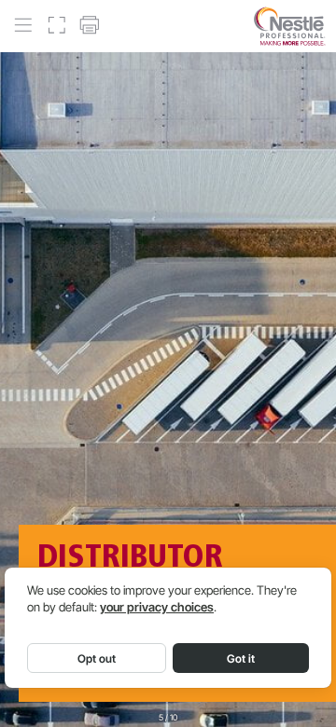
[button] (22, 25)
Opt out (96, 658)
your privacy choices (157, 607)
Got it (241, 658)
